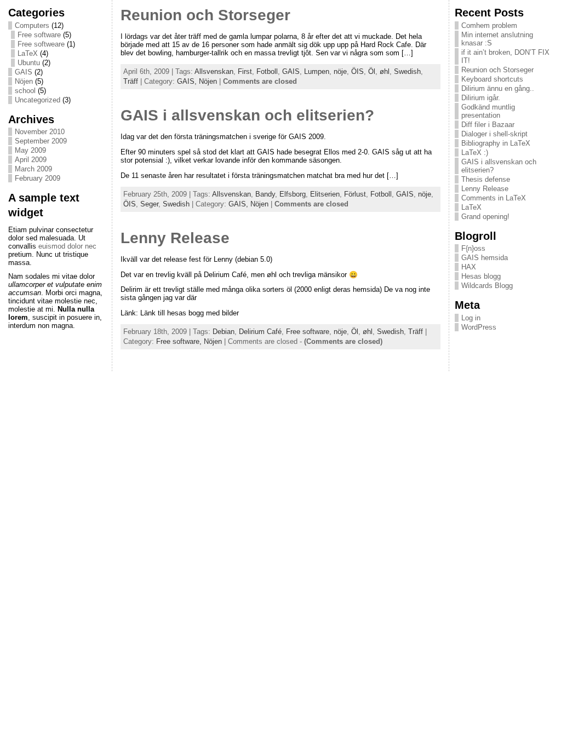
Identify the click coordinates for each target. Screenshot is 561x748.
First (245, 71)
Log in (470, 318)
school (25, 91)
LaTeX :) (474, 152)
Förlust (355, 194)
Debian (223, 331)
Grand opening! (485, 216)
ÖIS (357, 71)
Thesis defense (485, 179)
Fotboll (267, 71)
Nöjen (24, 81)
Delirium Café (260, 331)
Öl (371, 71)
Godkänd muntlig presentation (488, 111)
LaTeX (28, 53)
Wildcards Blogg (487, 285)
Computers (32, 25)
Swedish (407, 71)
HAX (468, 267)
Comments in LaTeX (493, 198)
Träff (130, 81)
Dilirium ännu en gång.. (497, 88)
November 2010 (40, 132)
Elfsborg (292, 194)
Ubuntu (29, 63)
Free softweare (41, 44)
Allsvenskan (213, 71)
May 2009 (30, 150)
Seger (149, 204)
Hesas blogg (481, 276)
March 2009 (33, 169)
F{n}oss (473, 248)
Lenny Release (175, 237)
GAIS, (188, 81)
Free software (39, 35)
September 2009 (41, 141)
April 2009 (31, 160)
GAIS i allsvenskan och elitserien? (247, 115)
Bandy (265, 194)
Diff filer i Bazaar (487, 124)
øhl (385, 71)
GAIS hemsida (484, 258)
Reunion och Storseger (205, 15)
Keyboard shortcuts (492, 79)
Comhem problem (489, 25)
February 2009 (37, 178)
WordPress (478, 327)
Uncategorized (37, 100)
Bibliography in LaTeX (495, 143)
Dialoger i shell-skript (494, 134)
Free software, (180, 341)
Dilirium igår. (480, 98)
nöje (340, 71)
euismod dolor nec (67, 246)
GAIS (23, 72)
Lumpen (316, 71)
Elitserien (325, 194)
